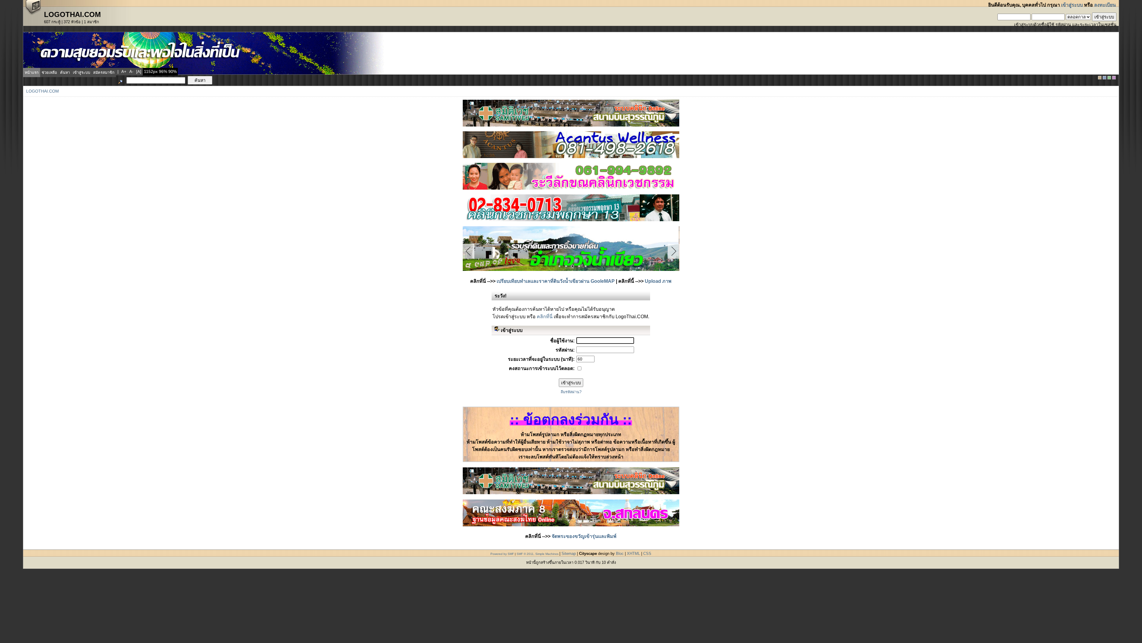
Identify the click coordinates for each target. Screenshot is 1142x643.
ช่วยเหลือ (49, 72)
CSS (647, 553)
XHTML (633, 553)
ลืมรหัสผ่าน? (571, 392)
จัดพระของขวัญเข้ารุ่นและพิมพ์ (584, 536)
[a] (138, 71)
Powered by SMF (502, 553)
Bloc (620, 553)
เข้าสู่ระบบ (1072, 4)
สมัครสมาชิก (103, 72)
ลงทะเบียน (1105, 4)
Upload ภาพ (658, 281)
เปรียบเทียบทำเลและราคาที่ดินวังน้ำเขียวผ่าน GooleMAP (556, 281)
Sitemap (568, 553)
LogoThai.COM (42, 91)
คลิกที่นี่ (545, 316)
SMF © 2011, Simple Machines (538, 553)
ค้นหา (65, 72)
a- (131, 71)
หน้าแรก (32, 72)
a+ (123, 71)
